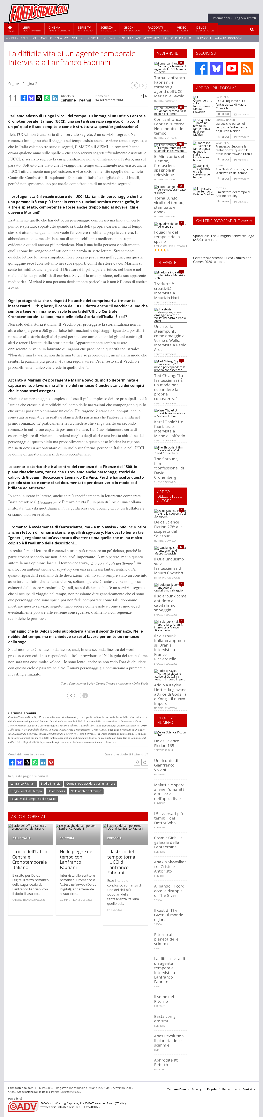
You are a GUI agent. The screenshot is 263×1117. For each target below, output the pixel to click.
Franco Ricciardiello (177, 38)
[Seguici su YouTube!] (232, 68)
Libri (31, 28)
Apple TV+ (78, 38)
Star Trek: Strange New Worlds (139, 38)
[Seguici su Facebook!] (201, 68)
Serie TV (85, 28)
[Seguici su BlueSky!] (217, 68)
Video (182, 28)
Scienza (108, 28)
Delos (205, 28)
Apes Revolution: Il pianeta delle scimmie (169, 1040)
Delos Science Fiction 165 (166, 743)
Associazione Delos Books (33, 1092)
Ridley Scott (203, 38)
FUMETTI (220, 165)
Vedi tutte (246, 220)
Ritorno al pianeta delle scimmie (166, 939)
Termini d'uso (176, 1089)
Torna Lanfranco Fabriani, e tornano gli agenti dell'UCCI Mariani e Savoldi (170, 87)
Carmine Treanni (75, 100)
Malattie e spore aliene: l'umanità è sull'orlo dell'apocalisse (169, 791)
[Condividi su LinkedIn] (54, 98)
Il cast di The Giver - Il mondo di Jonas (168, 915)
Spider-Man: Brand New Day (50, 38)
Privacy (196, 1089)
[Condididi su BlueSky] (31, 98)
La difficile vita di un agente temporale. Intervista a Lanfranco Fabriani (169, 970)
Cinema (59, 28)
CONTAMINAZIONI (225, 120)
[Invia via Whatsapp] (47, 98)
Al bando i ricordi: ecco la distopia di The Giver (170, 890)
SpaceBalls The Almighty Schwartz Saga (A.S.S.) (223, 238)
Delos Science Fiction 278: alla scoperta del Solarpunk (168, 528)
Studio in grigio (51, 783)
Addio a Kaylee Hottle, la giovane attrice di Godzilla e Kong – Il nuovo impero (170, 694)
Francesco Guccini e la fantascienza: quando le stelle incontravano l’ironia (234, 150)
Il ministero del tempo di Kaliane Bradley (233, 194)
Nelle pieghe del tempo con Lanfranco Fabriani (76, 859)
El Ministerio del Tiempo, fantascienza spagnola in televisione (169, 165)
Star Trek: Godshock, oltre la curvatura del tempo (234, 171)
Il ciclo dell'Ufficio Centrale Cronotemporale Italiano (30, 859)
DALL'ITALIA (21, 838)
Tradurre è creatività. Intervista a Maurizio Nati (166, 290)
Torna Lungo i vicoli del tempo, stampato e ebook (169, 204)
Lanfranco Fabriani (22, 783)
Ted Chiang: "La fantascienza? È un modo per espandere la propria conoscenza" (168, 387)
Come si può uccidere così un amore (90, 783)
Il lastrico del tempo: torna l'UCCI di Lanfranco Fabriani (121, 861)
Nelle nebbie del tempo (86, 791)
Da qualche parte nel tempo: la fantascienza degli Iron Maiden (231, 127)
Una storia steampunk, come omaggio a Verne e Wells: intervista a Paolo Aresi (170, 338)
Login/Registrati (245, 18)
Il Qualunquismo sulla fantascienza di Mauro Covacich (169, 565)
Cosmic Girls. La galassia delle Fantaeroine (168, 842)
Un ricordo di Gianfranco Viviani (166, 765)
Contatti (249, 1089)
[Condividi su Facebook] (23, 98)
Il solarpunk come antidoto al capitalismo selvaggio (170, 602)
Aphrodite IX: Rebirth (166, 1062)
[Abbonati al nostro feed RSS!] (247, 68)
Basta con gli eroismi (166, 1018)
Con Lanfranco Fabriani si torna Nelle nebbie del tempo (169, 126)
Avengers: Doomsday (228, 38)
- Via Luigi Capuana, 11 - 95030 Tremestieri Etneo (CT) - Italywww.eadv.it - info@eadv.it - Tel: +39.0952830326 (83, 1105)
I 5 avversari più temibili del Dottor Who (168, 818)
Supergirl (94, 38)
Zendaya (109, 38)
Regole (212, 1089)
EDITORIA (67, 838)
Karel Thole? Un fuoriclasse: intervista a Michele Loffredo (169, 428)
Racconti (158, 28)
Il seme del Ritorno (164, 999)
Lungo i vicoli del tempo (26, 791)
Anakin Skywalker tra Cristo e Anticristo (170, 866)
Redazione (229, 1089)
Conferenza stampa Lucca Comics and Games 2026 (222, 260)
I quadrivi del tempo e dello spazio (33, 799)
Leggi (225, 113)
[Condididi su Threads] (39, 98)
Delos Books (56, 791)
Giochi (132, 28)
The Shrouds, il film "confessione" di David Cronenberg (169, 468)
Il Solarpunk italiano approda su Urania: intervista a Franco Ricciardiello (169, 647)
